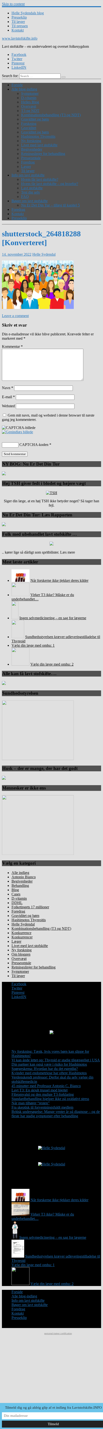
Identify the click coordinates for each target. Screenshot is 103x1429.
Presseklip (19, 17)
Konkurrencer (22, 937)
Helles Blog (30, 102)
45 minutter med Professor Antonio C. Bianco (46, 1086)
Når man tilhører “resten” (30, 1103)
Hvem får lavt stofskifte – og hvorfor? (49, 184)
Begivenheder (31, 149)
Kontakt (17, 30)
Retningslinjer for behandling (43, 154)
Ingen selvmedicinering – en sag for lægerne (52, 618)
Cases (15, 894)
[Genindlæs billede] (17, 432)
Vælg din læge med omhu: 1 (33, 645)
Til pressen (19, 26)
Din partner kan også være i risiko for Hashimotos (49, 1064)
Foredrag (28, 162)
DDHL (17, 903)
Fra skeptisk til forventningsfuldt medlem (42, 1107)
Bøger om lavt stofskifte (29, 201)
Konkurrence (21, 933)
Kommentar (12, 346)
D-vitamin (28, 98)
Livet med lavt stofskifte (39, 145)
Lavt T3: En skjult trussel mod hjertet (39, 1090)
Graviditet (28, 128)
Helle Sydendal (44, 254)
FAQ (25, 197)
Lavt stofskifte (32, 188)
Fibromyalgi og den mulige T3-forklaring (42, 1094)
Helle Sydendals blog (27, 13)
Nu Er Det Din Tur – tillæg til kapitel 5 (50, 205)
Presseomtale (31, 158)
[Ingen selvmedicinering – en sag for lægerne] (14, 618)
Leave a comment (15, 316)
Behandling (20, 886)
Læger (26, 166)
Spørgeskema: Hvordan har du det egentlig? (44, 1069)
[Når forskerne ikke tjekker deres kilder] (20, 580)
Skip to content (13, 4)
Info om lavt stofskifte (28, 175)
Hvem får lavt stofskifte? (39, 179)
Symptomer (30, 93)
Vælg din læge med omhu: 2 (52, 664)
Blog (15, 890)
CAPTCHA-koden (33, 445)
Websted (8, 406)
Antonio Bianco (23, 877)
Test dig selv (30, 192)
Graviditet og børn (35, 119)
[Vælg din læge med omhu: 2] (20, 664)
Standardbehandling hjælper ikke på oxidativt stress (50, 1099)
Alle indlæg (20, 873)
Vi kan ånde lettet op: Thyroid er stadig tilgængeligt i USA (55, 1060)
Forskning (28, 124)
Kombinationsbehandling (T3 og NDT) (51, 115)
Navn (7, 388)
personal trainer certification (58, 1333)
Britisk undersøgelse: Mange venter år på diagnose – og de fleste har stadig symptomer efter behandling (55, 1114)
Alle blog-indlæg (24, 89)
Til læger (18, 22)
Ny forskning (31, 141)
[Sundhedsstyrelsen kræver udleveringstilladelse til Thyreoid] (17, 637)
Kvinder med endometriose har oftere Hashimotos (49, 1073)
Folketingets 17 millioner (30, 907)
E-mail (8, 397)
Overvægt (28, 106)
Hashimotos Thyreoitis (38, 136)
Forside (17, 85)
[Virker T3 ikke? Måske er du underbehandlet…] (20, 595)
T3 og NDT (30, 111)
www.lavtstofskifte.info (19, 38)
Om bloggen (20, 954)
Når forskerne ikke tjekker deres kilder (59, 580)
